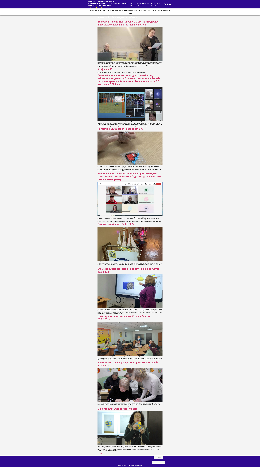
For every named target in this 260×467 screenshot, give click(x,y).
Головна (92, 10)
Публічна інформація (117, 10)
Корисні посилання (165, 10)
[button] (158, 457)
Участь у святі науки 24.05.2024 (116, 224)
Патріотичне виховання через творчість (120, 129)
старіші (100, 453)
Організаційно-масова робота (131, 10)
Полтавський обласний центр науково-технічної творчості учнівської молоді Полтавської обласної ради (108, 3)
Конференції (105, 69)
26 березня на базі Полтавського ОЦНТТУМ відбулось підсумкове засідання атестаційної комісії (129, 23)
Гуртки (107, 10)
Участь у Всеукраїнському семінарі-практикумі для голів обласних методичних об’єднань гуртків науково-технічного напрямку (129, 176)
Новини (97, 10)
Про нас (102, 10)
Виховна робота (156, 10)
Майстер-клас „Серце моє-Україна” (118, 408)
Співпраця (130, 13)
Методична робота (145, 10)
